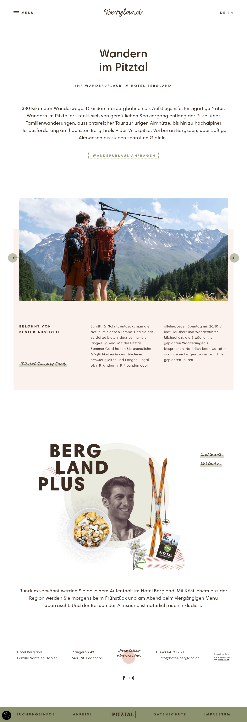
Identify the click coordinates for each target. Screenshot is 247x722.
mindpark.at (223, 659)
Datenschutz (169, 714)
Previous (14, 258)
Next (233, 258)
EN (230, 13)
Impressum (217, 714)
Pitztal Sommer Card (43, 365)
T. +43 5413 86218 (171, 652)
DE (223, 13)
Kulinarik (211, 455)
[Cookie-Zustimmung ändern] (6, 715)
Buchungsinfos (35, 714)
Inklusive (211, 464)
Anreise (82, 714)
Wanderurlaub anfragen (124, 155)
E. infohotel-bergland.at (177, 658)
